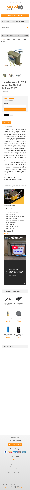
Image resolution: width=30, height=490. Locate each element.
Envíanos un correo (15, 444)
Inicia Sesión (12, 3)
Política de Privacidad (16, 469)
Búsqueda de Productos (16, 467)
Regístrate (18, 3)
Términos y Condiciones (16, 471)
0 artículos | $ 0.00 (16, 16)
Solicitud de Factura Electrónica (16, 473)
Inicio (2, 39)
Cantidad (6, 103)
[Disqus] (15, 368)
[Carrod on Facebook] (16, 460)
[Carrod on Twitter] (14, 460)
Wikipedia (6, 233)
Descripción (7, 122)
